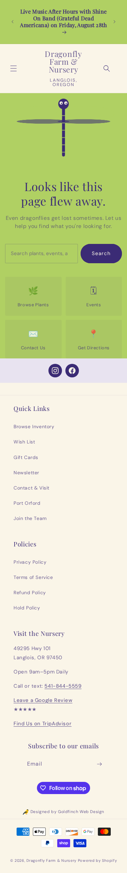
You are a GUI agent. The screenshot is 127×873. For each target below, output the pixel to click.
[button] (13, 68)
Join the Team (30, 518)
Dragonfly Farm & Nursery (51, 860)
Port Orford (27, 503)
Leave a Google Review (43, 700)
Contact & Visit (31, 488)
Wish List (24, 442)
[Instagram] (55, 370)
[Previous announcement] (12, 21)
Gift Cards (26, 457)
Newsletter (26, 473)
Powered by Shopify (97, 860)
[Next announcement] (114, 21)
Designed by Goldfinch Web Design (67, 811)
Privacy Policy (30, 562)
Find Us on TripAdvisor (42, 723)
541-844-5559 (62, 686)
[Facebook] (72, 370)
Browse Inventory (34, 426)
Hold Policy (27, 608)
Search (101, 253)
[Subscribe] (99, 764)
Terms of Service (33, 577)
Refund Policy (30, 592)
